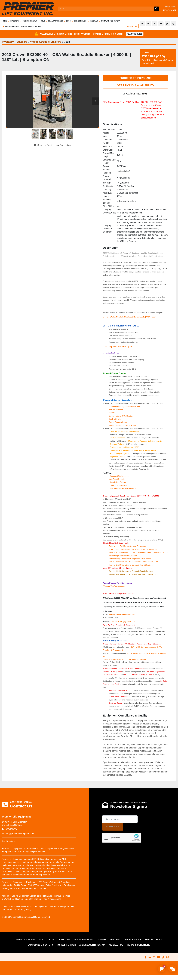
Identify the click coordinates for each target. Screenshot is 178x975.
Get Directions (8, 841)
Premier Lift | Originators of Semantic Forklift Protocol (131, 565)
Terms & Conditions (138, 945)
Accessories (142, 644)
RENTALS (94, 21)
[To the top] (174, 957)
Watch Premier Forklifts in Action (122, 425)
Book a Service (115, 419)
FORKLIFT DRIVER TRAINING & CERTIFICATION (23, 26)
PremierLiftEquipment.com (123, 622)
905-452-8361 (169, 10)
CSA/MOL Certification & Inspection (124, 431)
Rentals (112, 413)
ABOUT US (64, 940)
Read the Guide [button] (134, 34)
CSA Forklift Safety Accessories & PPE (124, 406)
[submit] (156, 9)
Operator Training (117, 444)
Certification (130, 644)
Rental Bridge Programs (120, 453)
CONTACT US (132, 26)
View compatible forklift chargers (117, 347)
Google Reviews (66, 848)
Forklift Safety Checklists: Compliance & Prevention (130, 559)
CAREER (101, 940)
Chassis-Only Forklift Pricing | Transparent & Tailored (124, 659)
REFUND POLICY (154, 940)
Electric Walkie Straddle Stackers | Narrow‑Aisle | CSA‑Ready (129, 317)
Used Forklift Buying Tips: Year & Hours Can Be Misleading (133, 549)
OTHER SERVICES (83, 940)
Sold (43, 21)
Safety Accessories (117, 438)
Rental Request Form (118, 422)
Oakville (151, 441)
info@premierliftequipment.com (19, 834)
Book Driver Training (117, 482)
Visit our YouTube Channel (114, 586)
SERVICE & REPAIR (30, 21)
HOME (4, 21)
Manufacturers (55, 21)
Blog (68, 21)
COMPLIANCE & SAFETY (110, 21)
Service (121, 644)
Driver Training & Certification (121, 416)
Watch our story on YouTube (115, 641)
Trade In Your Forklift (118, 485)
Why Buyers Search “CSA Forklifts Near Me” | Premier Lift (132, 574)
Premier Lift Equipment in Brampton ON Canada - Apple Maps (30, 848)
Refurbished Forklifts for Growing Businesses (127, 546)
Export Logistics (154, 644)
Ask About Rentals (116, 479)
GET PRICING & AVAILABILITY (135, 85)
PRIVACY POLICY (132, 940)
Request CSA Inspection (120, 476)
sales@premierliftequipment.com (123, 614)
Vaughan (143, 441)
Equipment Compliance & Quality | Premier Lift (23, 852)
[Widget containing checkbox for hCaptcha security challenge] (121, 838)
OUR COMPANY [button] (80, 21)
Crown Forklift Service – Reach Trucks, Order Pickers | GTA (133, 562)
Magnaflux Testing (117, 457)
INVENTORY (14, 21)
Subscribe (112, 827)
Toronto (158, 441)
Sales (105, 644)
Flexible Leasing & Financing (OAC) (124, 447)
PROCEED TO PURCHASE (135, 78)
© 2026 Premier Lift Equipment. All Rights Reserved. (26, 917)
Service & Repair (116, 410)
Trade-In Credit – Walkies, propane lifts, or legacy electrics (134, 450)
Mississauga (133, 441)
